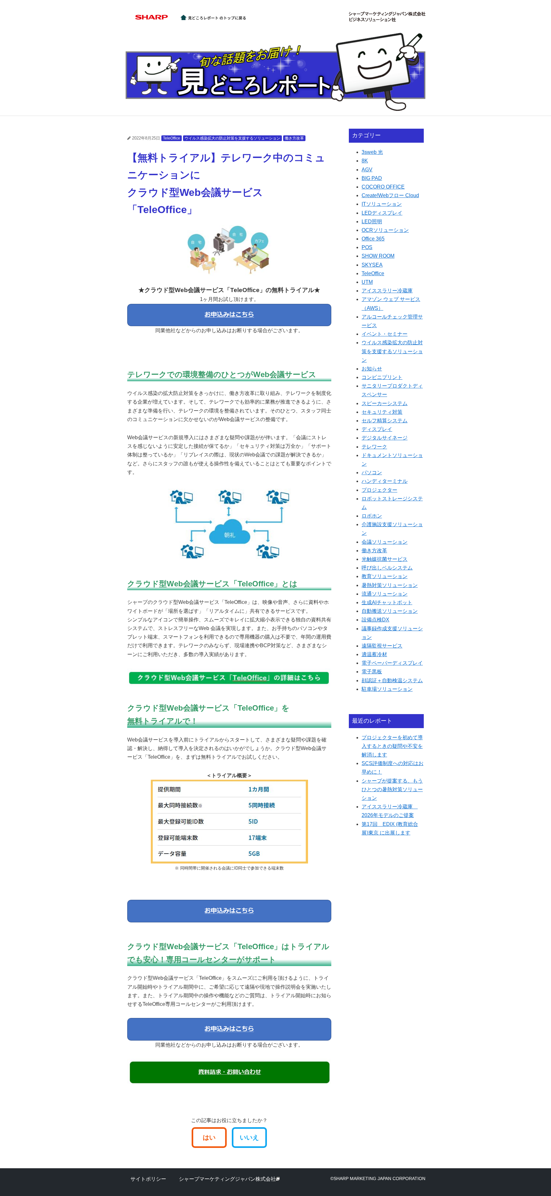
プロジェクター (379, 490)
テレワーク (374, 446)
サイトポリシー (148, 1179)
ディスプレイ (377, 429)
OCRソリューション (385, 230)
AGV (367, 169)
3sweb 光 (372, 152)
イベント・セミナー (385, 334)
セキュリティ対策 (382, 412)
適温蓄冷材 (374, 654)
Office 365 (373, 238)
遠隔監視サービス (382, 645)
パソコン (372, 472)
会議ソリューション (385, 542)
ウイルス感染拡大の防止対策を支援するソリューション (232, 138)
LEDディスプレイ (382, 213)
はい (209, 1137)
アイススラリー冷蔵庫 (387, 290)
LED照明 (372, 221)
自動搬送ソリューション (390, 611)
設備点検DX (375, 619)
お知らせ (372, 368)
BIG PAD (372, 178)
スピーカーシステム (385, 403)
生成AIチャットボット (387, 602)
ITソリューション (382, 204)
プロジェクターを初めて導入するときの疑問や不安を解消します (392, 746)
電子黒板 (372, 671)
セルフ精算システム (385, 420)
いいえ (249, 1137)
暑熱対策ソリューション (390, 585)
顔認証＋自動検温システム (392, 680)
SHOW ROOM (378, 256)
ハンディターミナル (385, 481)
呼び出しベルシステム (387, 567)
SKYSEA (372, 265)
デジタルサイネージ (385, 437)
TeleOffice (171, 138)
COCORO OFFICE (383, 187)
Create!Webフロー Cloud (390, 195)
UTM (367, 282)
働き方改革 (294, 138)
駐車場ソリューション (387, 689)
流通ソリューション (385, 594)
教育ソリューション (385, 576)
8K (365, 160)
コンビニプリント (382, 377)
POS (367, 247)
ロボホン (372, 516)
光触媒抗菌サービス (385, 559)
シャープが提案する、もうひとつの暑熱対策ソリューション (392, 789)
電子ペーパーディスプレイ (392, 663)
